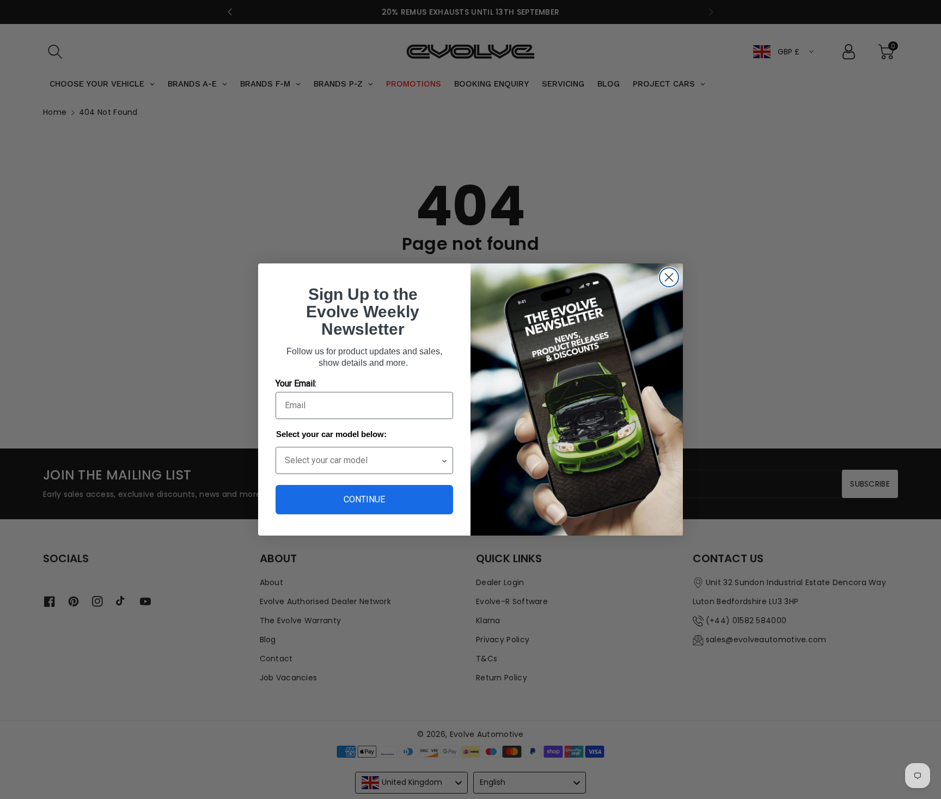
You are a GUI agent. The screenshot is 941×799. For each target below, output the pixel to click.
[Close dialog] (669, 277)
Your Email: (296, 383)
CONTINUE (364, 499)
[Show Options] (444, 460)
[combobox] (363, 460)
